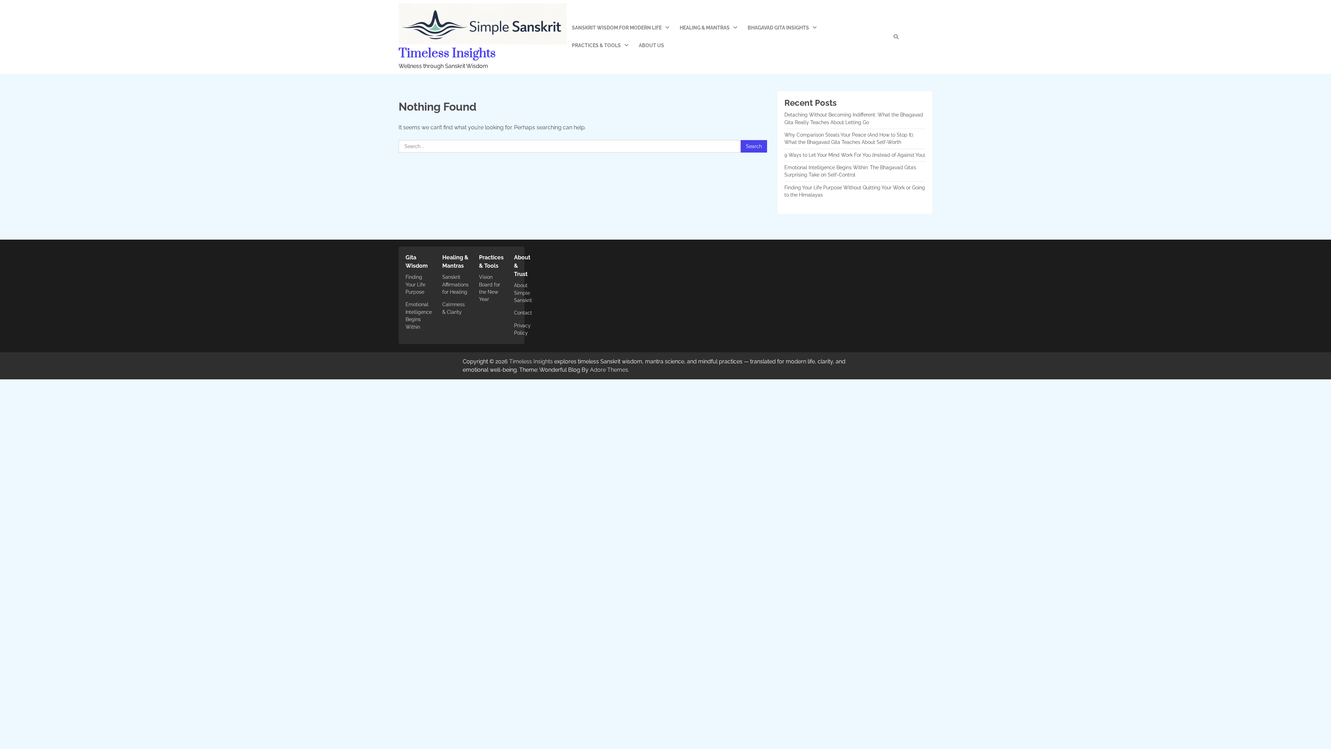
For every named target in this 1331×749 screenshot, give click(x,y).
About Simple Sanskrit (523, 293)
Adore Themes (609, 370)
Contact (523, 313)
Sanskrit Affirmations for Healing (455, 284)
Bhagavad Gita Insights (778, 28)
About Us (651, 45)
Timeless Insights (447, 53)
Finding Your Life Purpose (415, 284)
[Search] (896, 37)
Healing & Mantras (705, 28)
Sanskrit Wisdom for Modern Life (617, 28)
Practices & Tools (596, 45)
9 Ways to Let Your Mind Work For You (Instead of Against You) (854, 155)
